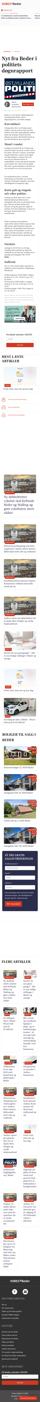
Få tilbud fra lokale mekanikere (14, 1355)
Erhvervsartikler (8, 1345)
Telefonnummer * (11, 864)
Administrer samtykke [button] (10, 1318)
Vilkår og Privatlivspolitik (12, 1311)
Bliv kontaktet (13, 903)
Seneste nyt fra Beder (10, 1332)
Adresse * (8, 883)
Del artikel (26, 104)
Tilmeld (20, 345)
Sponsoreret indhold (10, 1359)
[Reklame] (20, 314)
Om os (4, 1304)
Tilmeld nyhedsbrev (28, 1398)
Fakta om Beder (8, 1342)
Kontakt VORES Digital (10, 1315)
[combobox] (6, 887)
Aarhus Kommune (9, 1349)
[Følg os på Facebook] (14, 1291)
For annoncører (8, 1308)
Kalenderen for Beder (10, 1338)
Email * (8, 873)
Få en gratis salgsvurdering (12, 1352)
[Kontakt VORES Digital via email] (25, 1291)
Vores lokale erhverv (9, 1335)
